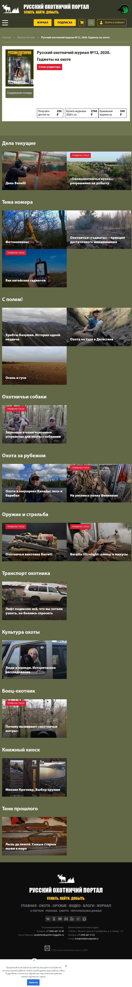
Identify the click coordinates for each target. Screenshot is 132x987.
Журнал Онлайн (26, 37)
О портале (37, 911)
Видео (75, 906)
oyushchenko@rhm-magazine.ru (49, 935)
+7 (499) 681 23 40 (55, 931)
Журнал (42, 22)
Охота (44, 906)
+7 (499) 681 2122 (86, 935)
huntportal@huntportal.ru (86, 939)
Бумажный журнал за (112, 113)
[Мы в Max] (84, 920)
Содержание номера (19, 93)
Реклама (51, 911)
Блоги (88, 906)
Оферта (64, 911)
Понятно (33, 982)
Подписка (65, 22)
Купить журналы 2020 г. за (81, 113)
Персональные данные (86, 911)
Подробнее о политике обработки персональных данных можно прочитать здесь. (33, 975)
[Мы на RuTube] (66, 920)
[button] (33, 972)
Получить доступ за (50, 113)
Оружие (60, 906)
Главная (6, 37)
